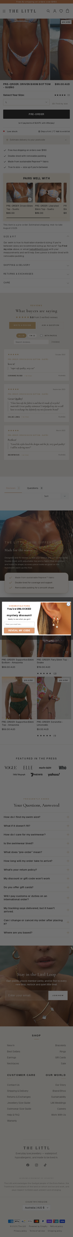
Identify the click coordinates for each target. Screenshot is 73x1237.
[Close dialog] (68, 604)
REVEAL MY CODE (19, 630)
